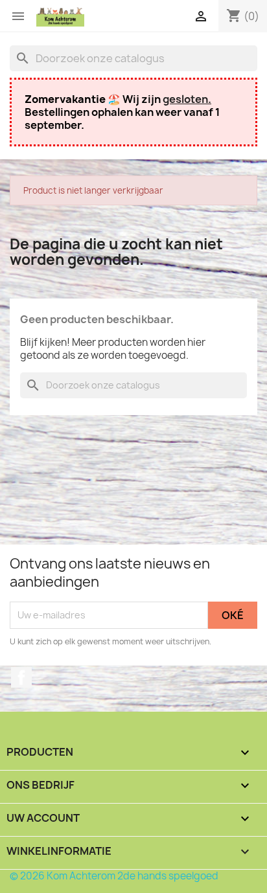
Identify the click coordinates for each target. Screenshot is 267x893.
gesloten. (187, 99)
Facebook (21, 677)
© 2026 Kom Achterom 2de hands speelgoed (114, 876)
